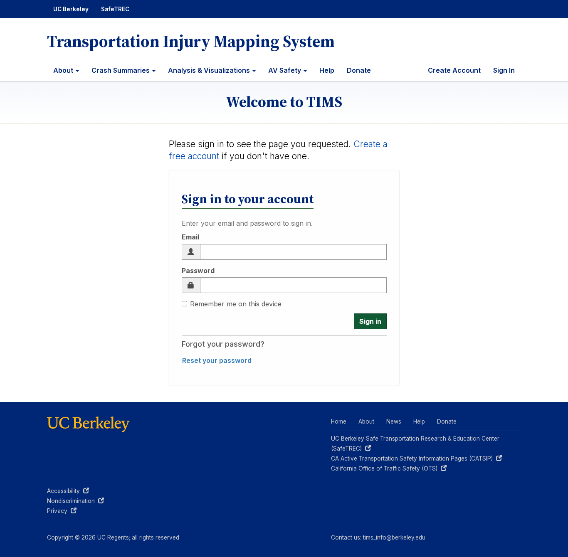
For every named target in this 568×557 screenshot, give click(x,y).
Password (198, 270)
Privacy (62, 511)
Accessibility (68, 491)
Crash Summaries (121, 70)
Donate (359, 70)
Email (190, 237)
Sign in (370, 321)
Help (326, 70)
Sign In (504, 70)
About (64, 70)
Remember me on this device (236, 304)
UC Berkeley (71, 9)
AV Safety (285, 70)
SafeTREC (115, 9)
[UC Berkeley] (88, 424)
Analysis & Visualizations (210, 70)
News (393, 421)
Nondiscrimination (75, 501)
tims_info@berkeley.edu (394, 537)
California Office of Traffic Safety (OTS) (386, 468)
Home (338, 421)
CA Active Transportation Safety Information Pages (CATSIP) (413, 458)
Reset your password (217, 360)
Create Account (454, 70)
